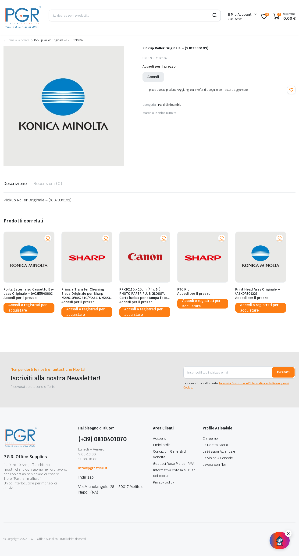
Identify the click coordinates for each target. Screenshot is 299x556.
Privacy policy (163, 482)
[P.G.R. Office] (23, 16)
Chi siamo (210, 438)
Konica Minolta (166, 113)
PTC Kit (183, 289)
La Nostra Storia (215, 445)
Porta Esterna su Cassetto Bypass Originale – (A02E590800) (29, 291)
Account (159, 438)
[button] (291, 90)
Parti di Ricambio (170, 105)
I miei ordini (162, 445)
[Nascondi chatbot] (288, 533)
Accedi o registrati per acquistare (27, 308)
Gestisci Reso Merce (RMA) (174, 464)
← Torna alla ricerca (16, 40)
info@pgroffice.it (92, 468)
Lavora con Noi (214, 464)
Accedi (153, 77)
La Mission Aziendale (219, 451)
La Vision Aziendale (218, 458)
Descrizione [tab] (15, 183)
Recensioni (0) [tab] (48, 183)
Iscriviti (283, 372)
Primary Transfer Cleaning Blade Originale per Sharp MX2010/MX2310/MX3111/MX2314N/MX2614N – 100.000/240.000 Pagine (86, 297)
